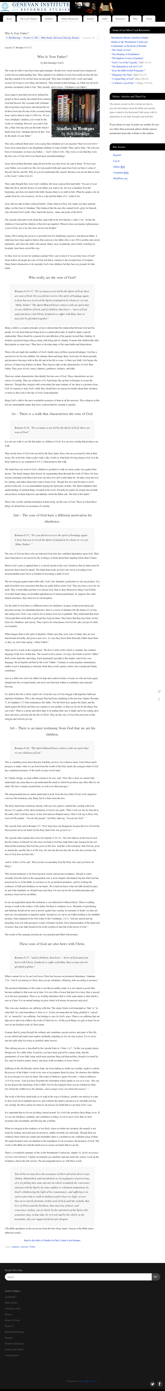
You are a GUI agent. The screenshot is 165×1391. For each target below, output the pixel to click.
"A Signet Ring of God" (122, 78)
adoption (15, 1246)
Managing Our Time (122, 74)
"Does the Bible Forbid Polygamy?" (128, 70)
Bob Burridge (15, 37)
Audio (105, 18)
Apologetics (10, 1296)
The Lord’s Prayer (28, 18)
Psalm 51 (9, 1325)
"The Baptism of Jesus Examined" (127, 58)
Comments (121, 172)
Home (9, 18)
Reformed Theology (62, 37)
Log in (116, 160)
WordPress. (93, 1381)
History (8, 1314)
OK (154, 1276)
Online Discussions (70, 18)
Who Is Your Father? (17, 33)
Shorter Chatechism (14, 1343)
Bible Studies (47, 37)
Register (117, 154)
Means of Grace (12, 1320)
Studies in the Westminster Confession (129, 41)
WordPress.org (120, 178)
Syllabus (49, 18)
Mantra (82, 1381)
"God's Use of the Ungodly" (124, 62)
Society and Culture (14, 1349)
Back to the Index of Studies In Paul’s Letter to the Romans (52, 1240)
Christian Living (12, 1308)
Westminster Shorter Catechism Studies (129, 37)
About (149, 18)
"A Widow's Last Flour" (122, 82)
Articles (90, 18)
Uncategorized (12, 1355)
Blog (135, 18)
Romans (75, 37)
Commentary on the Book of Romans (129, 45)
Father (32, 1246)
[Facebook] (159, 699)
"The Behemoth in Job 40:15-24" (127, 66)
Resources (120, 18)
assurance (24, 1246)
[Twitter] (159, 691)
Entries (119, 166)
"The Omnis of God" (121, 49)
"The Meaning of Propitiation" (125, 54)
